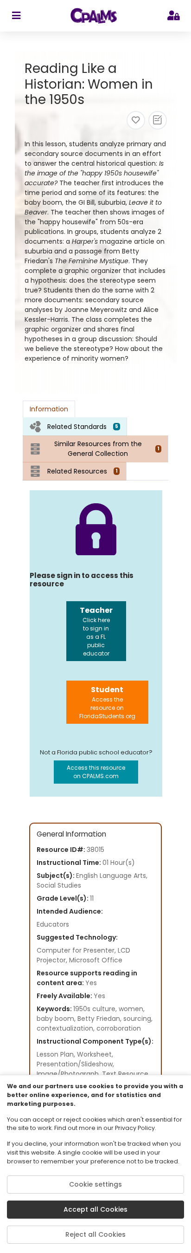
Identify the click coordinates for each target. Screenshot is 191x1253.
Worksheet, (95, 1054)
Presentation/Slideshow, (75, 1064)
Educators (53, 924)
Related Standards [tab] (82, 426)
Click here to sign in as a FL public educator (96, 631)
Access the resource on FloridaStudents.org (107, 702)
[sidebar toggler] (15, 16)
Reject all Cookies (95, 1234)
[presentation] (75, 426)
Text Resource (125, 1073)
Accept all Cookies (95, 1209)
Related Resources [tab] (82, 471)
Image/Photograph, (69, 1073)
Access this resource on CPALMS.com (96, 772)
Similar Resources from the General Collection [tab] (106, 448)
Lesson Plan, (57, 1054)
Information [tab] (49, 409)
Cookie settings (95, 1184)
